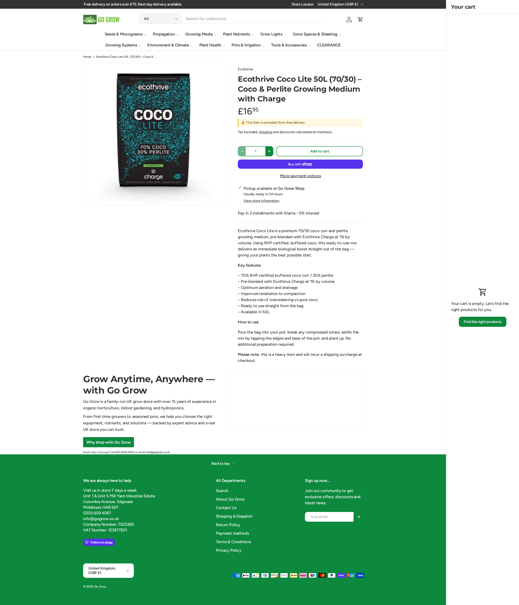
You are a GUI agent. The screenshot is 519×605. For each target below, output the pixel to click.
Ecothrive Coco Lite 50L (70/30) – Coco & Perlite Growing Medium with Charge (126, 56)
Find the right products (482, 322)
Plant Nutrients (236, 34)
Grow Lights (271, 34)
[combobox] (231, 19)
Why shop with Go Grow (108, 442)
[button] (360, 19)
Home (87, 56)
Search (222, 490)
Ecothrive (245, 69)
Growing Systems (121, 45)
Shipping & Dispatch (234, 516)
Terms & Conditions (233, 541)
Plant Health (210, 45)
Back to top (221, 463)
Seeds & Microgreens (124, 34)
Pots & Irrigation (246, 45)
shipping (265, 132)
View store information (261, 200)
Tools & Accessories (289, 45)
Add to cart (319, 151)
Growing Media (199, 34)
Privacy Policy (228, 550)
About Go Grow (230, 499)
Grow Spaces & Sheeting (315, 34)
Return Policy (228, 524)
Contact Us (226, 507)
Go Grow (100, 586)
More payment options (300, 175)
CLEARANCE (329, 45)
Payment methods (232, 533)
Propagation (164, 34)
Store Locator (303, 4)
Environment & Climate (168, 45)
